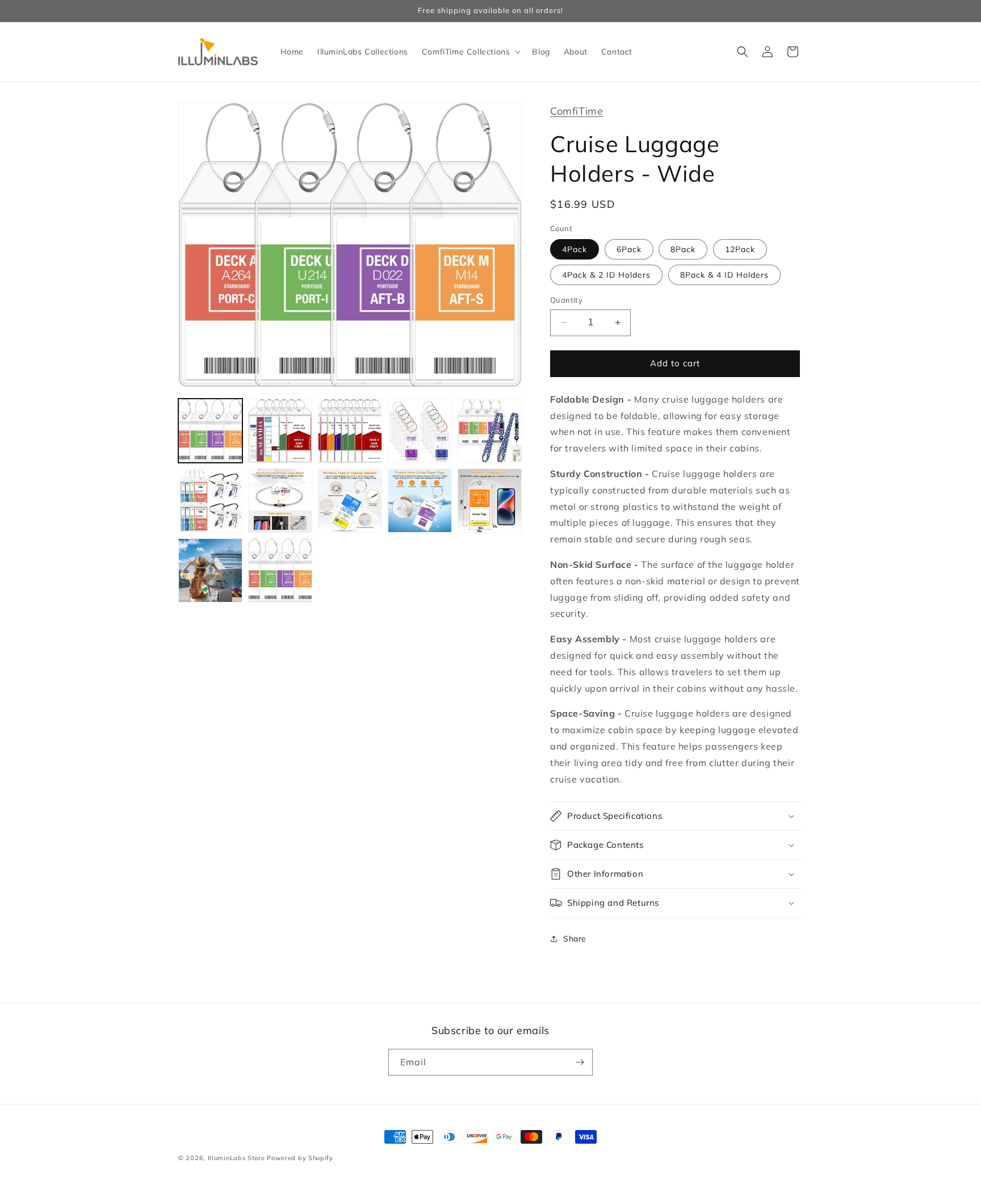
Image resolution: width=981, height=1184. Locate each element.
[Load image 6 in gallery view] (210, 500)
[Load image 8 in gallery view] (350, 500)
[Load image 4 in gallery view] (420, 431)
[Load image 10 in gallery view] (490, 500)
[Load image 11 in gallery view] (210, 570)
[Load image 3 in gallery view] (350, 431)
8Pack (682, 249)
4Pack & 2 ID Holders (606, 275)
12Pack (740, 249)
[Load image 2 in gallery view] (280, 431)
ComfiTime (576, 111)
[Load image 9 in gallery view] (420, 500)
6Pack (629, 249)
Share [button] (574, 939)
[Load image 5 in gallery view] (490, 431)
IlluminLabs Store (236, 1158)
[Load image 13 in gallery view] (280, 570)
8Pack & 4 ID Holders (724, 275)
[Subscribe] (579, 1062)
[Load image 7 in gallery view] (280, 500)
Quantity (566, 299)
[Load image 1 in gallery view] (210, 431)
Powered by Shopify (300, 1158)
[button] (470, 52)
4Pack (574, 249)
